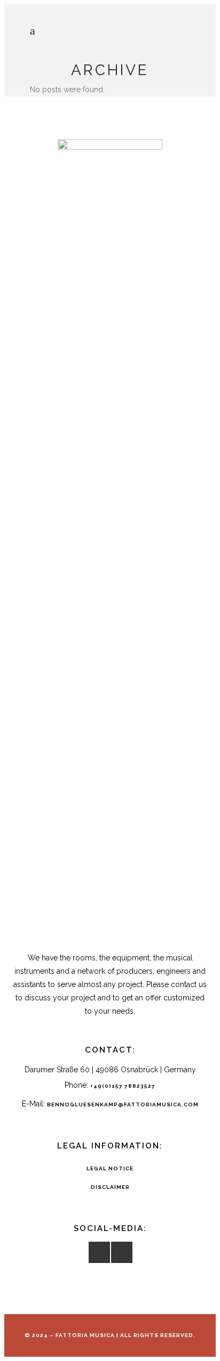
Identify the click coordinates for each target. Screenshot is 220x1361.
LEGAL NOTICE (110, 1168)
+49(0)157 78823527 (122, 1086)
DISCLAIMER (110, 1187)
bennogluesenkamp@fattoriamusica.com (123, 1104)
